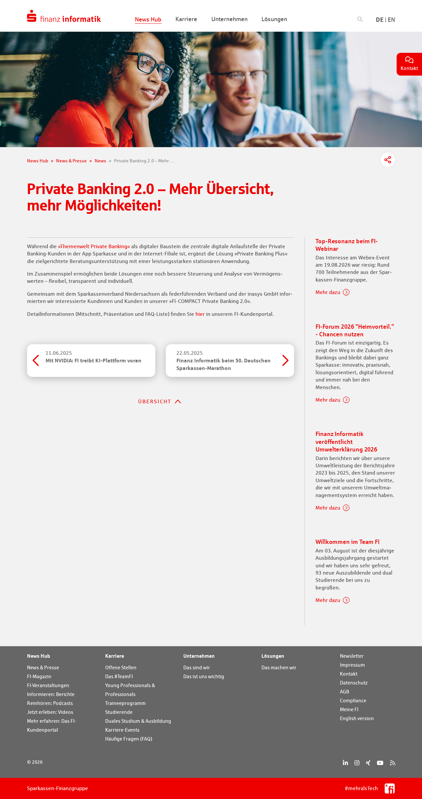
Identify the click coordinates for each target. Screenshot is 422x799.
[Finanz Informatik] (64, 16)
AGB (344, 691)
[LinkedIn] (345, 762)
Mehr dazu (328, 292)
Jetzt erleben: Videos (50, 712)
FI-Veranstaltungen (48, 685)
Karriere (114, 656)
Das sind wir (196, 667)
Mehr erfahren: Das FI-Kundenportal (51, 725)
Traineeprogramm (125, 703)
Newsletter (352, 656)
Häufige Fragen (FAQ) (128, 739)
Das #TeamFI (119, 676)
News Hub (38, 656)
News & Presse (43, 667)
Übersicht (154, 401)
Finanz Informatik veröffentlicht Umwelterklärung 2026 (346, 441)
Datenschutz (354, 682)
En (391, 19)
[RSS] (392, 762)
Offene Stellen (120, 667)
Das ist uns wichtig (203, 676)
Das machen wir (278, 667)
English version (357, 718)
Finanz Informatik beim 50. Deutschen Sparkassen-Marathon (223, 360)
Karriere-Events (122, 730)
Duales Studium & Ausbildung (138, 721)
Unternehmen (199, 656)
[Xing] (368, 762)
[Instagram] (356, 762)
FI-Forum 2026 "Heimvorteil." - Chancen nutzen (355, 330)
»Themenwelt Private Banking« (94, 246)
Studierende (119, 712)
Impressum (352, 665)
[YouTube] (380, 762)
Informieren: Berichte (51, 694)
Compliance (353, 700)
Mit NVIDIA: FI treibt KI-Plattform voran (93, 357)
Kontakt (348, 674)
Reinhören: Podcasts (50, 703)
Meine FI (349, 709)
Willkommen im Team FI (347, 541)
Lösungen (272, 656)
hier (200, 314)
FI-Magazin (39, 676)
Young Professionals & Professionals (130, 689)
